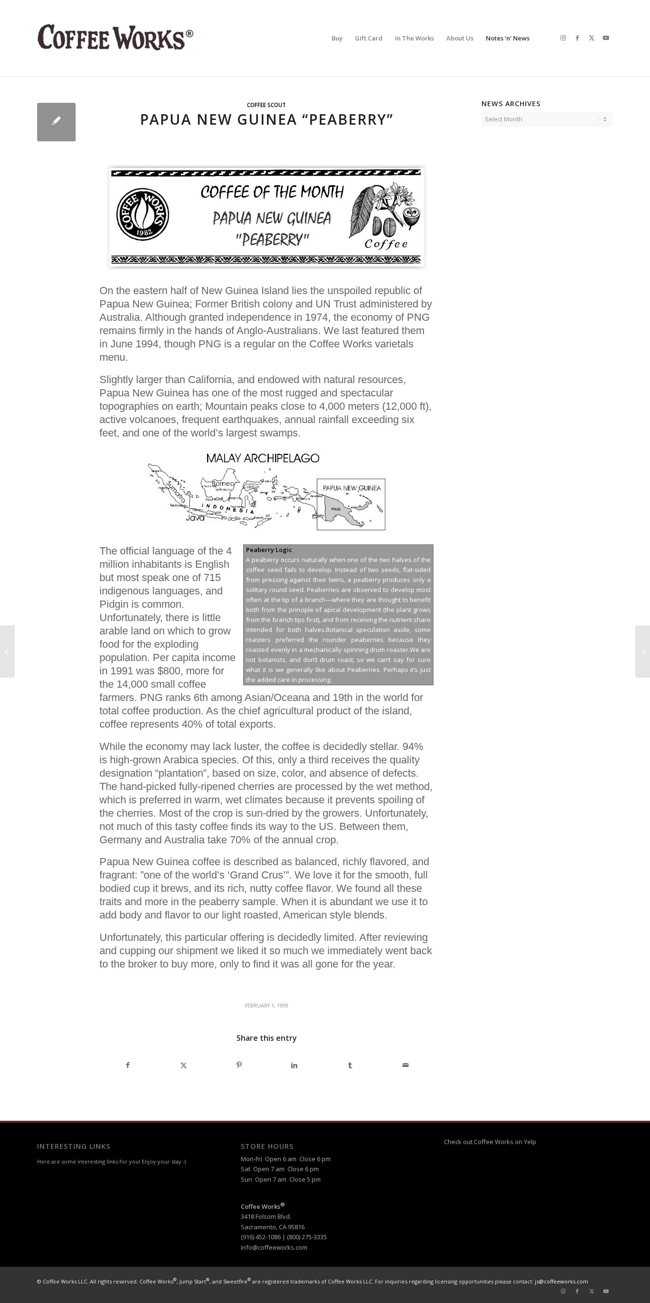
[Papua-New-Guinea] (56, 122)
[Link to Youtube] (606, 37)
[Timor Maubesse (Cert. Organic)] (642, 651)
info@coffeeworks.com (274, 1247)
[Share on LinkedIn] (294, 1065)
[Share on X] (183, 1065)
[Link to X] (591, 37)
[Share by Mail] (405, 1065)
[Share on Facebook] (128, 1065)
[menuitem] (337, 38)
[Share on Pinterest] (238, 1065)
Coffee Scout (266, 105)
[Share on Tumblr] (350, 1065)
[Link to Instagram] (563, 37)
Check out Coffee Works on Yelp (490, 1141)
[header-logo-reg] (118, 38)
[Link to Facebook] (577, 37)
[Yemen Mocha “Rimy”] (7, 651)
